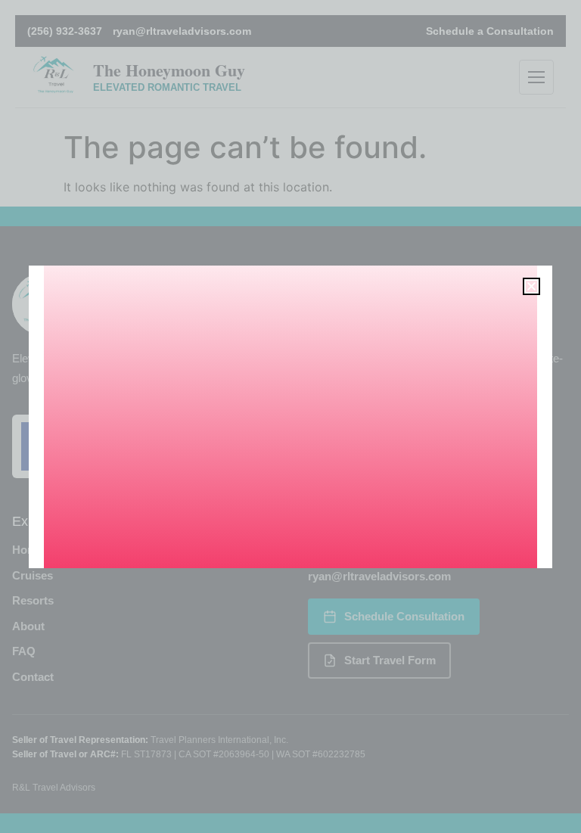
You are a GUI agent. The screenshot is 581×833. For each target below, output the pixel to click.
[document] (290, 416)
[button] (531, 286)
